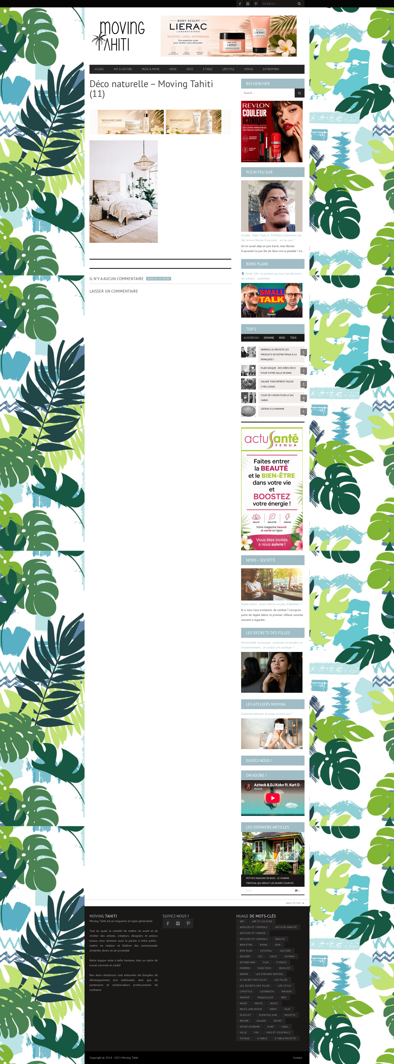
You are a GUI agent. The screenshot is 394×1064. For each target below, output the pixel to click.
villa (243, 1032)
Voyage (248, 69)
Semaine (269, 338)
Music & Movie (151, 69)
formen (245, 968)
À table (208, 69)
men (283, 997)
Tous (293, 338)
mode (243, 1003)
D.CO (249, 890)
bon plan (246, 950)
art (242, 921)
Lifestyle (228, 69)
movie (259, 1003)
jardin (244, 973)
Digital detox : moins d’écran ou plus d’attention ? (271, 604)
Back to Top (293, 903)
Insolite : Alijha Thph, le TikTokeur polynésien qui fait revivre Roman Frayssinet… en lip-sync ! (271, 237)
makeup (245, 997)
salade (261, 1020)
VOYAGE (245, 1038)
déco (273, 956)
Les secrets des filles (268, 632)
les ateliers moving (269, 973)
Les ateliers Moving (266, 704)
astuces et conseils (254, 938)
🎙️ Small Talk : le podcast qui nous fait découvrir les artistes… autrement (271, 276)
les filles (281, 979)
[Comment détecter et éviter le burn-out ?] (271, 733)
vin (256, 1032)
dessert (245, 956)
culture (285, 950)
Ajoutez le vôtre (159, 278)
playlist (245, 1014)
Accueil (99, 69)
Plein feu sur (259, 172)
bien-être (246, 944)
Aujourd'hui (251, 338)
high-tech (264, 968)
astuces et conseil (253, 933)
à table (262, 1038)
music (274, 1003)
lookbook (267, 991)
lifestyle (246, 991)
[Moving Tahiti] (121, 36)
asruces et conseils (254, 927)
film (266, 962)
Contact (297, 1057)
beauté (280, 938)
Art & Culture (123, 69)
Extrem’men (271, 69)
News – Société (260, 560)
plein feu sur (268, 1014)
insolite (284, 968)
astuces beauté (286, 927)
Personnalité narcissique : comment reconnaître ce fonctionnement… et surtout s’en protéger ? (271, 645)
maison (287, 991)
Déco (190, 69)
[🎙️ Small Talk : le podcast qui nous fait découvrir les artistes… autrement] (271, 300)
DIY (260, 956)
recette (290, 1014)
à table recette (285, 1038)
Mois (282, 338)
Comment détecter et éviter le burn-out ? (266, 714)
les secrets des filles (255, 985)
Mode (173, 69)
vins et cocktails (278, 1032)
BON (278, 944)
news (273, 1009)
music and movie (251, 1009)
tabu (285, 1026)
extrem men (247, 962)
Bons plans (257, 263)
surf (270, 1026)
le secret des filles (253, 979)
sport (278, 1020)
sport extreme (250, 1026)
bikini (263, 944)
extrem (289, 956)
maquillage (265, 997)
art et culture (262, 921)
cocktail (266, 950)
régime (244, 1020)
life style (284, 985)
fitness (281, 962)
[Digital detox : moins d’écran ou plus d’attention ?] (271, 584)
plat (288, 1009)
